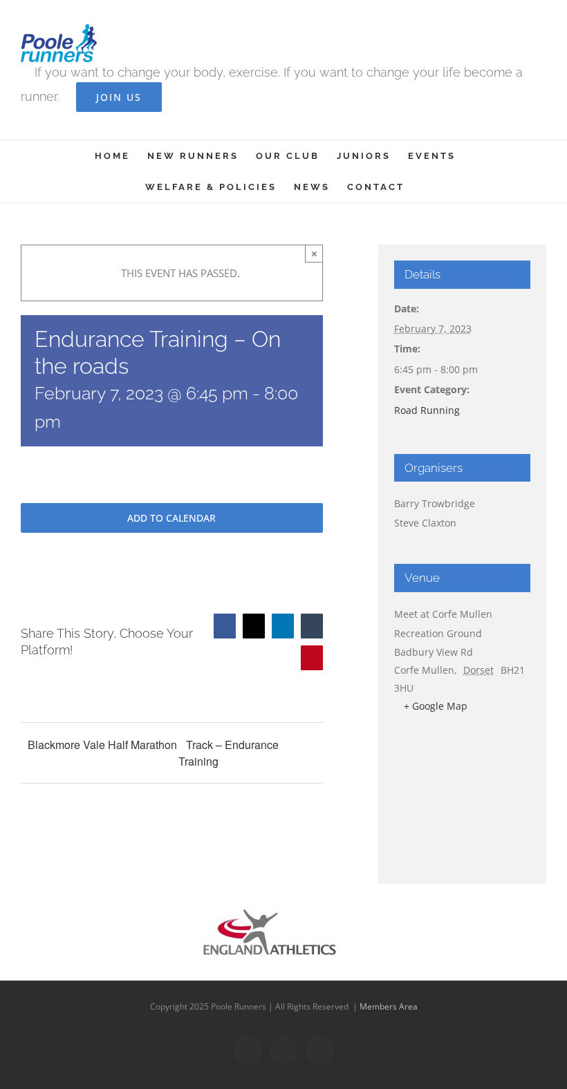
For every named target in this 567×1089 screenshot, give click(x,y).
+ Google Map (435, 705)
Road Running (427, 410)
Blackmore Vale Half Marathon (102, 744)
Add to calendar (171, 518)
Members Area (389, 1006)
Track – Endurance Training (228, 753)
